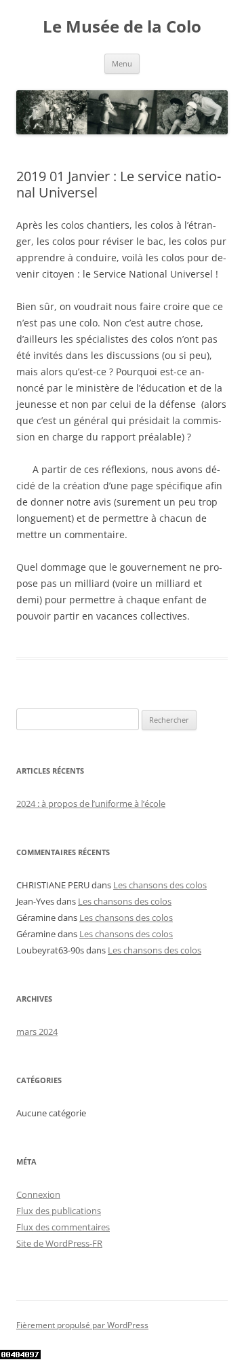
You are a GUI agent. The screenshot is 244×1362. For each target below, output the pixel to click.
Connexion (38, 1194)
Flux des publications (58, 1211)
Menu (122, 63)
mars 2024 (37, 1031)
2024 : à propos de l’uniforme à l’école (90, 803)
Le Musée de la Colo (122, 26)
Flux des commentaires (63, 1227)
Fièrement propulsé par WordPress (82, 1325)
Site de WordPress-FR (59, 1243)
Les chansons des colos (160, 885)
